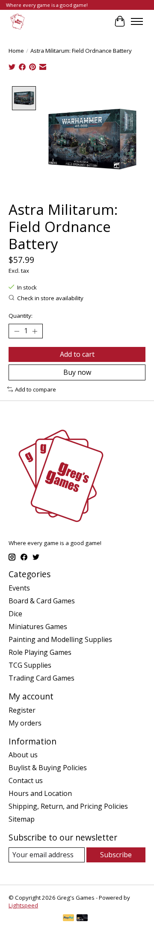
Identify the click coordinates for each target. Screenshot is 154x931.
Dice (15, 613)
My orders (25, 723)
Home (16, 50)
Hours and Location (40, 793)
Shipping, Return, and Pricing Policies (68, 806)
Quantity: (21, 315)
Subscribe (116, 854)
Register (22, 710)
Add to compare (35, 389)
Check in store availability (50, 298)
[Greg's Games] (17, 21)
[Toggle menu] (136, 21)
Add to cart (77, 354)
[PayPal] (68, 918)
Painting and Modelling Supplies (60, 639)
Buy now (77, 372)
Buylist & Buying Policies (48, 767)
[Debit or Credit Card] (82, 918)
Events (19, 588)
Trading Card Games (41, 678)
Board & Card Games (42, 601)
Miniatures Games (38, 626)
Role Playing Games (40, 652)
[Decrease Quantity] (16, 331)
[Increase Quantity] (34, 331)
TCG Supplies (30, 665)
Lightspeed (23, 905)
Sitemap (22, 819)
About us (23, 754)
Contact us (26, 780)
